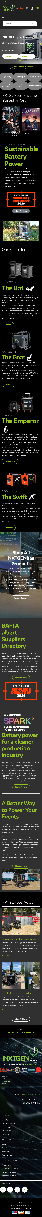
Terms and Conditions (9, 1176)
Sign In (4, 1144)
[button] (3, 17)
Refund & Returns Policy (10, 1168)
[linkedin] (25, 1190)
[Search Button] (33, 23)
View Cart (5, 1148)
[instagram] (17, 1190)
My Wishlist (6, 1151)
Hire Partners (6, 1127)
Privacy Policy (6, 1165)
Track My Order (7, 1155)
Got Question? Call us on (31, 1099)
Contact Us (5, 1134)
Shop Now (9, 56)
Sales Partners (6, 1131)
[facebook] (3, 1190)
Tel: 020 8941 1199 (31, 1102)
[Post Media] (21, 921)
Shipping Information (9, 1172)
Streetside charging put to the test (19, 993)
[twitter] (10, 1190)
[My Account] (32, 8)
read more (6, 956)
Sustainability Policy (8, 1123)
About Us (5, 1120)
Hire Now (25, 56)
